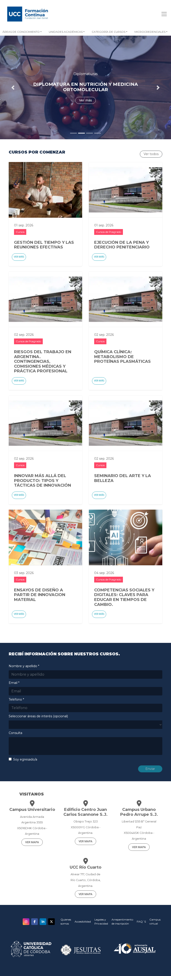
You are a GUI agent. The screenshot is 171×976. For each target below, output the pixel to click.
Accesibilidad (83, 921)
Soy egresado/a (25, 759)
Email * (14, 683)
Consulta (15, 733)
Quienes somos (66, 921)
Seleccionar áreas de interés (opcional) (38, 716)
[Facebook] (34, 921)
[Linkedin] (43, 921)
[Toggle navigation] (162, 14)
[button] (66, 32)
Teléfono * (16, 699)
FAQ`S (141, 921)
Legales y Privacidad (101, 921)
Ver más (19, 256)
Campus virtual (155, 921)
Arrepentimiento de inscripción (122, 921)
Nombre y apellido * (24, 666)
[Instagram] (26, 921)
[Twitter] (51, 921)
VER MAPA (32, 842)
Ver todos (151, 154)
